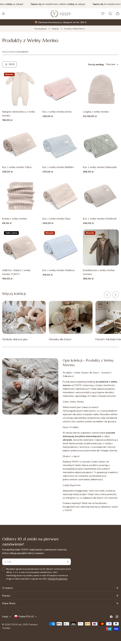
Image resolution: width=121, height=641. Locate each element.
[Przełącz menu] (3, 14)
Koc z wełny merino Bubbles (58, 167)
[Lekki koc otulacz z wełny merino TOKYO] (20, 247)
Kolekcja (55, 29)
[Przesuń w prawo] (115, 294)
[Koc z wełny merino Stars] (60, 196)
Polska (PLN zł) (26, 616)
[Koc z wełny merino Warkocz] (60, 247)
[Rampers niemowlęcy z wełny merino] (20, 89)
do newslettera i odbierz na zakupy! (54, 4)
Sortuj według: (96, 64)
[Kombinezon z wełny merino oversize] (101, 247)
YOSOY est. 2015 (19, 624)
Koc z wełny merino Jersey (57, 111)
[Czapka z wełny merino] (101, 89)
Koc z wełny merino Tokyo (17, 167)
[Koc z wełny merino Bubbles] (60, 144)
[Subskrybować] (68, 562)
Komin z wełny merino (14, 218)
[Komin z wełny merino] (20, 196)
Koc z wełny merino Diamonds (100, 167)
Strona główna (40, 29)
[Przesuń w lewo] (107, 294)
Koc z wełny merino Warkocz (58, 270)
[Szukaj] (110, 14)
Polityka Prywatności (57, 579)
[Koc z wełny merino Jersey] (60, 89)
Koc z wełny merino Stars (56, 218)
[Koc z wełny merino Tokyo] (20, 144)
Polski (5, 616)
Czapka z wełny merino (96, 111)
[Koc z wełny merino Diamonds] (101, 144)
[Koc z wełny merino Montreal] (101, 196)
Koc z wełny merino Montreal (99, 218)
